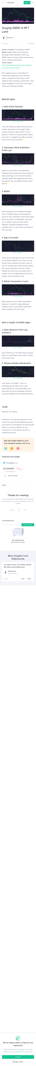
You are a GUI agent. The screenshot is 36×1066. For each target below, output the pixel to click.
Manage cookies (18, 1062)
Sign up (27, 3)
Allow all (18, 1057)
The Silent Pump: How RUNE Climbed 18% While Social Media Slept (17, 566)
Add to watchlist (13, 476)
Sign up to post (27, 525)
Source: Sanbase (18, 121)
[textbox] (11, 524)
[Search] (33, 2)
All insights (10, 3)
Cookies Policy (19, 1052)
